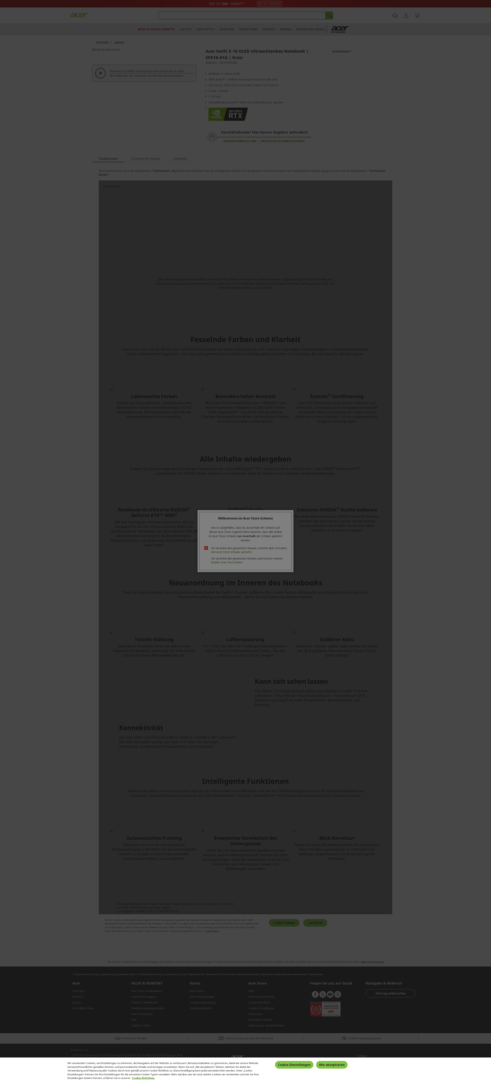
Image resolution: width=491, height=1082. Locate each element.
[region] (245, 1069)
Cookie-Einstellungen (294, 1065)
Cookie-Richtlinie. (143, 1078)
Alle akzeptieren (332, 1065)
